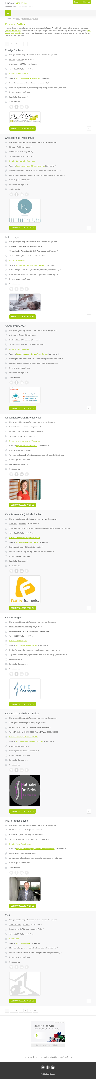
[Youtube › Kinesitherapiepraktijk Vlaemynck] (27, 474)
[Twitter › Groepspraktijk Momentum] (11, 194)
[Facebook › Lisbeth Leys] (16, 289)
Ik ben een (82, 2)
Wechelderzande (25, 246)
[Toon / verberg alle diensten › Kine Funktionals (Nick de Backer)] (50, 552)
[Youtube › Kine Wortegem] (27, 674)
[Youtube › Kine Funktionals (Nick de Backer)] (27, 571)
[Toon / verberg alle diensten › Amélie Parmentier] (50, 363)
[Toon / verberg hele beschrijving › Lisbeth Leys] (50, 270)
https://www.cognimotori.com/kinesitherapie (32, 354)
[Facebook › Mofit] (16, 967)
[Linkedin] (53, 1067)
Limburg (12, 59)
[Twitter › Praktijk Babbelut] (11, 107)
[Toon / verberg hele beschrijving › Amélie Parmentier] (50, 358)
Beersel (25, 427)
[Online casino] (49, 1022)
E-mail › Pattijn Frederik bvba (19, 844)
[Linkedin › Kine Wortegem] (22, 674)
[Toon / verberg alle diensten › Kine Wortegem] (50, 655)
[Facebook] (48, 1067)
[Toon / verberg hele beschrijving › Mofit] (50, 948)
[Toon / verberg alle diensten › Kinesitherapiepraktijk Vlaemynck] (50, 455)
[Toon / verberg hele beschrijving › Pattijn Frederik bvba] (50, 853)
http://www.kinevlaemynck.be (26, 446)
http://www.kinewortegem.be (26, 645)
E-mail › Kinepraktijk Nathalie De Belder (23, 737)
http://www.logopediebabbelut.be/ (28, 78)
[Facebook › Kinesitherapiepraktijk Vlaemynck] (16, 474)
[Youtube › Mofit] (27, 967)
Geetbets (26, 924)
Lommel (20, 59)
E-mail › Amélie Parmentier (19, 349)
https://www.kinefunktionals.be (27, 542)
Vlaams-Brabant (15, 427)
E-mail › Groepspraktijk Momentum (22, 161)
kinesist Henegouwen (13, 31)
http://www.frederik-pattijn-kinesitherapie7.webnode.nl (35, 849)
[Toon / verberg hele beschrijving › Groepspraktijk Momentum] (50, 170)
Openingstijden (15, 659)
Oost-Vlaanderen (15, 627)
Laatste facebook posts (18, 97)
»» (35, 44)
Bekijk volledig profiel (22, 128)
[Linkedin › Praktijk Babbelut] (22, 107)
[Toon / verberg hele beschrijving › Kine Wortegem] (50, 650)
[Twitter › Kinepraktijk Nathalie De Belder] (11, 770)
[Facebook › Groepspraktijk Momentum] (16, 194)
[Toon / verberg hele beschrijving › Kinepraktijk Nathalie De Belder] (50, 746)
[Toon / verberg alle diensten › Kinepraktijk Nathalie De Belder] (50, 751)
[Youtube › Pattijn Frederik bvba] (27, 873)
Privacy (52, 1074)
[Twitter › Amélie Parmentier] (11, 382)
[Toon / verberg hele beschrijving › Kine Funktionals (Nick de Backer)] (50, 547)
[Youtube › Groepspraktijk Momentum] (27, 194)
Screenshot (46, 78)
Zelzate (26, 830)
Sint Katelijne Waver (26, 723)
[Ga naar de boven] (89, 128)
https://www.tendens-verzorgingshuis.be (30, 265)
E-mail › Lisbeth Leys (17, 260)
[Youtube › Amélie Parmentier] (27, 382)
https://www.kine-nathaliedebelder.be (29, 741)
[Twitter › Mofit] (11, 967)
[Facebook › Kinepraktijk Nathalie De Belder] (16, 770)
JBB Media (46, 1074)
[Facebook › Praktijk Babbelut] (16, 107)
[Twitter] (43, 1067)
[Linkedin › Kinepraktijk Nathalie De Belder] (22, 770)
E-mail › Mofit (14, 939)
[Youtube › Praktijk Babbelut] (27, 107)
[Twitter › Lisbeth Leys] (11, 289)
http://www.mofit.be (23, 943)
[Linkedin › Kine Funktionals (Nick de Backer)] (22, 571)
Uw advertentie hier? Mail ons (48, 1045)
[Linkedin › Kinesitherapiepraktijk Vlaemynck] (22, 474)
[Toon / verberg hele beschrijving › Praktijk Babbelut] (50, 83)
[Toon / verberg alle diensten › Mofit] (50, 953)
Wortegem (27, 627)
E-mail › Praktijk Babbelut (18, 74)
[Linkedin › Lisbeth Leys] (22, 289)
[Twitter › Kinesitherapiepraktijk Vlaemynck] (11, 474)
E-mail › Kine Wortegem (18, 641)
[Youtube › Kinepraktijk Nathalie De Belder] (27, 770)
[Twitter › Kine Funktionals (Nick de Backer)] (11, 571)
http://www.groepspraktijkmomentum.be (30, 166)
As (18, 147)
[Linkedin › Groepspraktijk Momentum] (22, 194)
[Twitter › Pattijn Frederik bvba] (11, 873)
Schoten (22, 335)
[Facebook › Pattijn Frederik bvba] (16, 873)
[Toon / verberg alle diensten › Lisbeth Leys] (50, 274)
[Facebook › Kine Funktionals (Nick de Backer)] (16, 571)
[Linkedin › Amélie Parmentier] (22, 382)
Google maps (30, 59)
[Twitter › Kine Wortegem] (11, 674)
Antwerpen (13, 246)
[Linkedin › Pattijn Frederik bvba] (22, 873)
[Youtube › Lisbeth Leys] (27, 289)
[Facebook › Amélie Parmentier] (16, 382)
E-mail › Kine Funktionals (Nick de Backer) (24, 538)
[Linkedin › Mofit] (22, 967)
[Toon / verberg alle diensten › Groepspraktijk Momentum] (50, 175)
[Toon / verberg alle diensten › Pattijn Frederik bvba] (50, 858)
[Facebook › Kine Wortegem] (16, 674)
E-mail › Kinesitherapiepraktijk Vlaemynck (24, 441)
